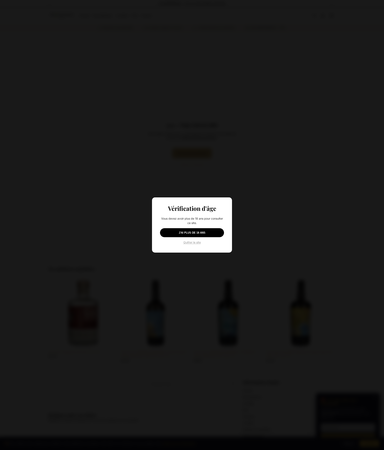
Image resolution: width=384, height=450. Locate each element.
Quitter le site (192, 242)
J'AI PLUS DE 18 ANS (192, 232)
